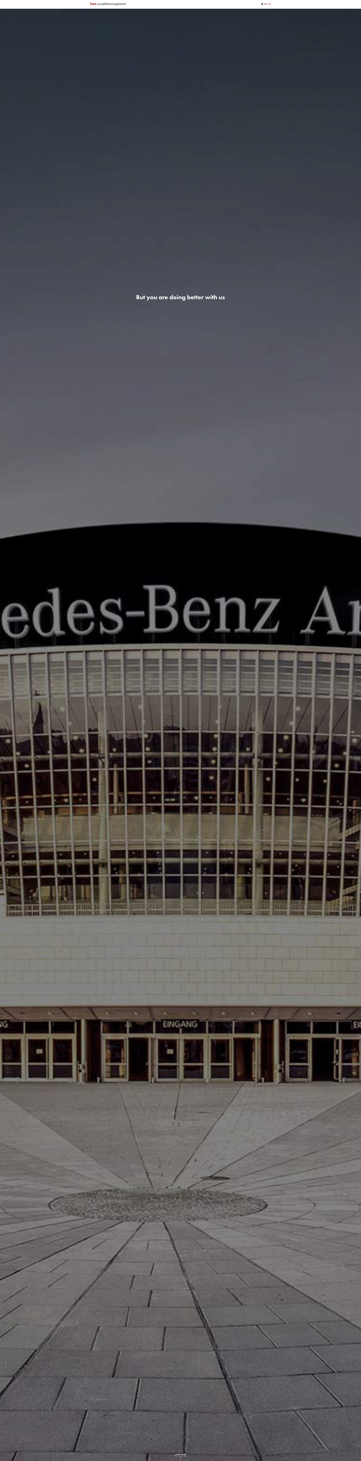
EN (269, 4)
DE (265, 4)
